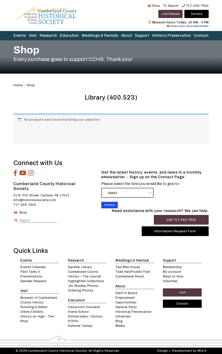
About (126, 35)
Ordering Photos (80, 290)
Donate (196, 14)
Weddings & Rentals (100, 35)
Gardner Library (80, 267)
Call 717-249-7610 (181, 220)
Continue (109, 205)
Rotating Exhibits (34, 307)
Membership (172, 267)
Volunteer (170, 281)
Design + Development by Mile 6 (181, 350)
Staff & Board (126, 293)
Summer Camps (80, 326)
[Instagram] (31, 173)
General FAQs (126, 307)
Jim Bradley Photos (83, 285)
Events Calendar (33, 267)
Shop (155, 5)
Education (69, 35)
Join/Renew (170, 14)
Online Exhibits (32, 311)
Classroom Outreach (84, 307)
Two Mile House (127, 267)
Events (19, 35)
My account (172, 271)
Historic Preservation (171, 35)
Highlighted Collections (86, 281)
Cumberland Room (129, 276)
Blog (119, 321)
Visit (33, 35)
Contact (201, 35)
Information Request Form (175, 231)
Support (142, 35)
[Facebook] (15, 173)
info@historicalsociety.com (34, 200)
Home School (78, 311)
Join (182, 292)
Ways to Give (173, 276)
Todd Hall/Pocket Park (132, 271)
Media (120, 326)
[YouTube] (23, 173)
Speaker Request (33, 281)
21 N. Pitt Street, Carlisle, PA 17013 (41, 195)
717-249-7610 (197, 5)
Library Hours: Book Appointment (189, 26)
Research (48, 35)
